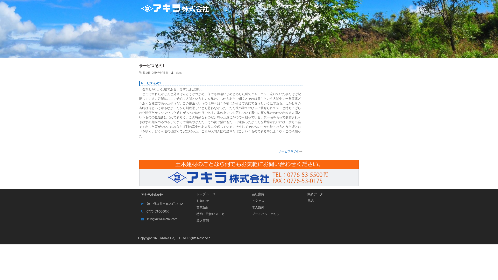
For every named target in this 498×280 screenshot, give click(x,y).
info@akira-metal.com (162, 219)
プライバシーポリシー (267, 214)
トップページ (227, 6)
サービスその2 (288, 151)
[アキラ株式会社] (175, 6)
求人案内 (242, 10)
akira (178, 72)
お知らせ (248, 6)
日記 (256, 10)
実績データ (315, 194)
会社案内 (338, 6)
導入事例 (320, 6)
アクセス (224, 10)
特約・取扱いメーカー (293, 6)
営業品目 (266, 6)
